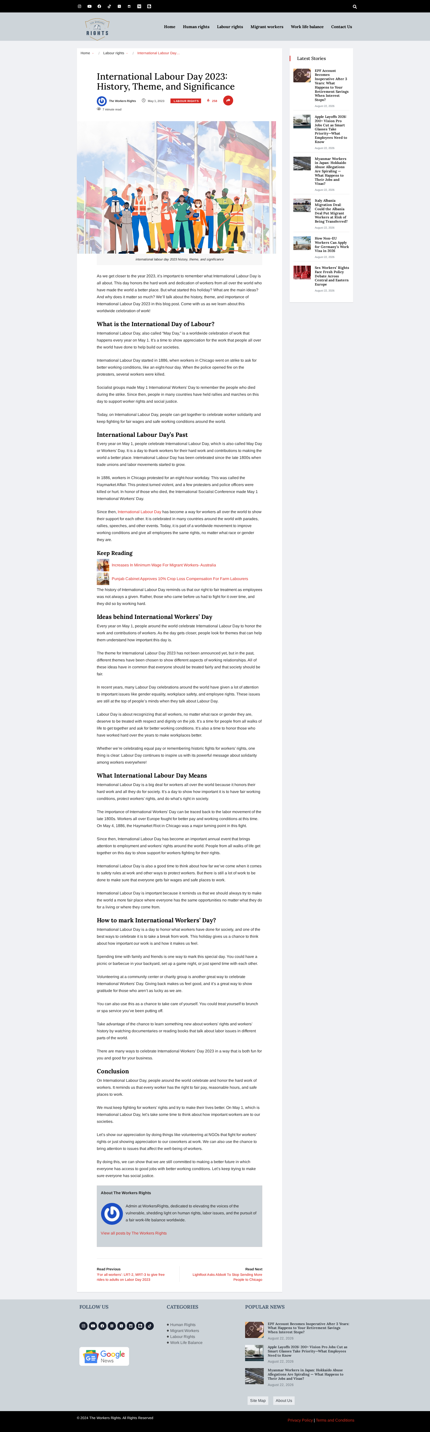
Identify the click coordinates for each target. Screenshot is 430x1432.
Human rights (196, 26)
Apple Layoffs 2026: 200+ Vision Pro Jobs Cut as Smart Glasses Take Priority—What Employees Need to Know (331, 129)
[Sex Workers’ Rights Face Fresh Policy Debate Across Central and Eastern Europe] (302, 272)
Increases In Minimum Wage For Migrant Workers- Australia (164, 565)
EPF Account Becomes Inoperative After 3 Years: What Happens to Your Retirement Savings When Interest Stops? (332, 85)
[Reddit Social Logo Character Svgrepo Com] (129, 6)
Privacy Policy (300, 1420)
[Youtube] (89, 6)
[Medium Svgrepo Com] (139, 6)
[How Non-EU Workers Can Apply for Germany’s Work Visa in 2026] (302, 243)
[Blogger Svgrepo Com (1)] (149, 6)
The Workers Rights (122, 101)
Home (169, 26)
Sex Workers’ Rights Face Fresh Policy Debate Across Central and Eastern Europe (332, 276)
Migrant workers (267, 26)
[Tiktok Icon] (109, 6)
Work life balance (307, 26)
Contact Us (341, 26)
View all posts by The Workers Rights (134, 1233)
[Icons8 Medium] (112, 1326)
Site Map (258, 1400)
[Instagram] (79, 6)
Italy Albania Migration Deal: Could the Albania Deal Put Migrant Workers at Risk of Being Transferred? (332, 211)
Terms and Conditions (335, 1420)
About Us (284, 1400)
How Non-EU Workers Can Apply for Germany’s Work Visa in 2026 (332, 244)
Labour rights (230, 26)
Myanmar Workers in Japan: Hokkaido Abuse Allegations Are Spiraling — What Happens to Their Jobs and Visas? (330, 171)
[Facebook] (99, 6)
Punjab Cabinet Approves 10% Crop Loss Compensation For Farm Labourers (180, 579)
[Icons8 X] (119, 6)
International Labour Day (140, 512)
